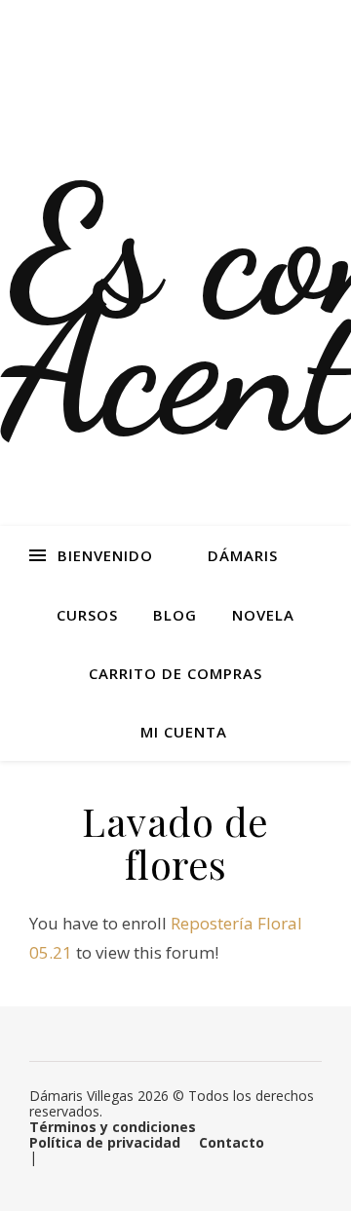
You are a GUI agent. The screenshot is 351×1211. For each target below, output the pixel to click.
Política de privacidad (104, 1142)
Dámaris (243, 555)
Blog (175, 614)
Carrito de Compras (175, 673)
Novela (263, 614)
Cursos (87, 614)
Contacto (231, 1142)
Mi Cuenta (183, 731)
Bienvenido (105, 555)
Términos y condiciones (112, 1126)
